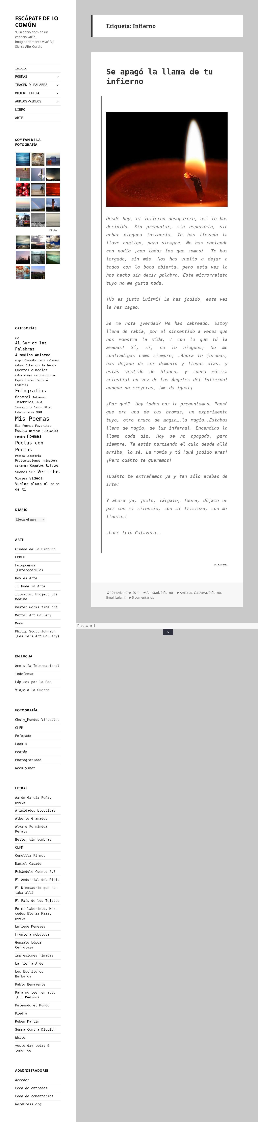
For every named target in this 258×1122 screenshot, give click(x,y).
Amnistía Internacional (37, 666)
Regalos (37, 465)
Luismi (120, 597)
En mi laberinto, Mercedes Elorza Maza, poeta (36, 913)
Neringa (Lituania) (43, 430)
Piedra (21, 1013)
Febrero (42, 380)
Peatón (21, 752)
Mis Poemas (32, 418)
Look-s (21, 744)
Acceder (22, 1080)
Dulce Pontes (23, 375)
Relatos (52, 465)
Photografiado (28, 760)
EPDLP (20, 557)
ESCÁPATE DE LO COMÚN (36, 21)
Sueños (21, 472)
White (20, 1037)
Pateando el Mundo (32, 1005)
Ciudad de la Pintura (35, 549)
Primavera (50, 460)
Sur (32, 472)
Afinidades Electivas (35, 810)
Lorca (30, 412)
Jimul (38, 402)
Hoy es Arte (26, 578)
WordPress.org (28, 1104)
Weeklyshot (25, 768)
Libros (20, 412)
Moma (19, 623)
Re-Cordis (21, 466)
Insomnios (24, 402)
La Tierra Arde (29, 963)
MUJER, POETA (27, 93)
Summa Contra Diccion (35, 1029)
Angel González (26, 360)
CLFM (19, 728)
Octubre (20, 437)
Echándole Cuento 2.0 (35, 872)
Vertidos (48, 471)
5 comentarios (143, 597)
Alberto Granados (31, 818)
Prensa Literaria (28, 455)
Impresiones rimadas (34, 955)
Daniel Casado (28, 864)
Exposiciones (24, 380)
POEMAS (21, 77)
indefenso (24, 674)
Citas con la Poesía (41, 365)
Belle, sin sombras (33, 839)
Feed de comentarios (34, 1096)
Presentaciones (28, 460)
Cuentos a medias (31, 370)
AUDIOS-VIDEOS (28, 101)
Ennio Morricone (44, 375)
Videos (36, 478)
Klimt (48, 407)
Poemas (34, 436)
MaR (39, 412)
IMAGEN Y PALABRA (31, 85)
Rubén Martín (27, 1021)
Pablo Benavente (30, 984)
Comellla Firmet (30, 856)
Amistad (42, 355)
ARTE (19, 118)
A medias (24, 355)
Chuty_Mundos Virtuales (37, 720)
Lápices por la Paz (33, 682)
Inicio (21, 68)
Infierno (39, 397)
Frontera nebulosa (32, 934)
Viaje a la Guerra (32, 690)
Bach (42, 360)
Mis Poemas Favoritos (33, 426)
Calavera (53, 360)
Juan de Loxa (23, 407)
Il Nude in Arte (30, 586)
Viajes (21, 478)
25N (17, 338)
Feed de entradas (31, 1088)
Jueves (38, 407)
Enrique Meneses (30, 926)
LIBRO (20, 110)
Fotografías (30, 390)
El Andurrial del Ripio (37, 880)
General (23, 397)
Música (21, 431)
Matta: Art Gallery (33, 615)
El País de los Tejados (37, 901)
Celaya (19, 365)
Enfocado (23, 736)
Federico (21, 384)
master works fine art (36, 607)
